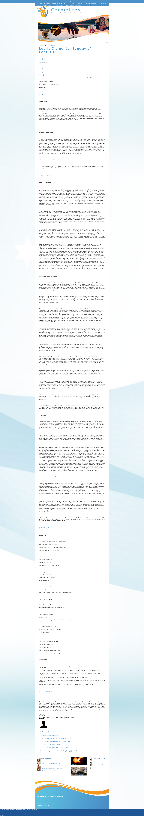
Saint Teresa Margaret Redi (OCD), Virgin (51, 763)
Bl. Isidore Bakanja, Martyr (98, 766)
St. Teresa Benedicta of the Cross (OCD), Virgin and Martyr (99, 763)
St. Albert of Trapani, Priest (98, 761)
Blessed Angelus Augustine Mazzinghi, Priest (52, 768)
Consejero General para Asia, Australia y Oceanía (55, 747)
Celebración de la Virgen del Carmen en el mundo (56, 741)
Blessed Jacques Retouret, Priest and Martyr (51, 765)
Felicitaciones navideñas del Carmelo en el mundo (56, 738)
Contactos (50, 805)
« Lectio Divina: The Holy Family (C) (62, 751)
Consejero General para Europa (51, 744)
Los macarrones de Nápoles (50, 735)
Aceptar (2, 815)
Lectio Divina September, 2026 (49, 760)
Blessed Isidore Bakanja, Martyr (49, 770)
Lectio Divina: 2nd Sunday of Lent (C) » (83, 751)
